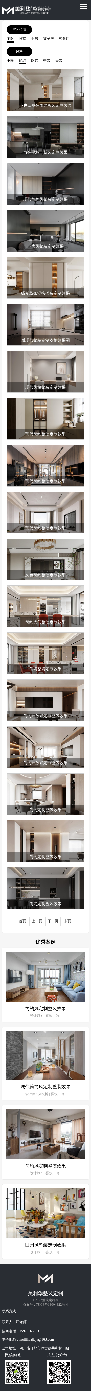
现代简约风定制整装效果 (45, 1086)
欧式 (34, 60)
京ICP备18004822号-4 (52, 1304)
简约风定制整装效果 (45, 1008)
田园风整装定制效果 (45, 1245)
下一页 (53, 921)
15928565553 (29, 1331)
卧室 (22, 39)
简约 (22, 60)
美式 (58, 60)
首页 (22, 921)
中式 (46, 60)
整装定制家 (50, 1300)
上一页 (37, 921)
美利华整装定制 (45, 1293)
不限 (10, 39)
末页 (67, 921)
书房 (34, 39)
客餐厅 (64, 39)
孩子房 (48, 39)
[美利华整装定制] (17, 10)
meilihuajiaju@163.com (36, 1340)
